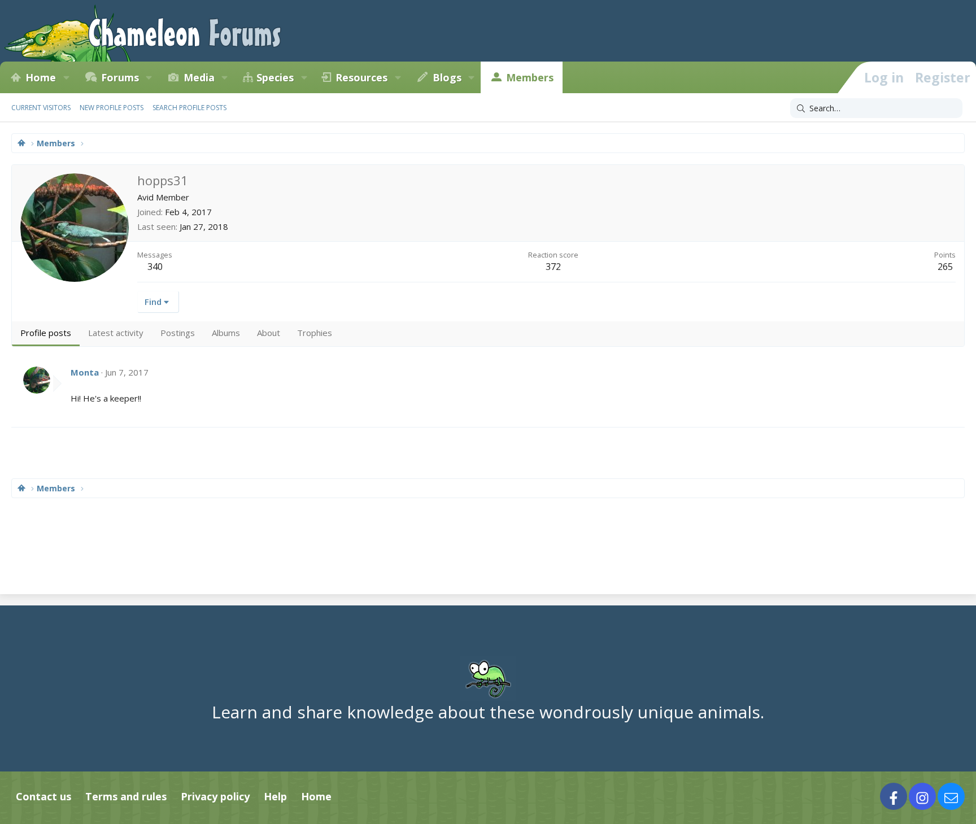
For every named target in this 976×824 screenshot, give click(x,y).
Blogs (447, 77)
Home (40, 77)
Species (275, 77)
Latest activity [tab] (115, 332)
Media (199, 77)
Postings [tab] (177, 332)
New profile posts (111, 107)
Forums (120, 77)
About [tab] (268, 332)
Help (275, 796)
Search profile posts (189, 107)
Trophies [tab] (314, 332)
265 (945, 266)
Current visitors (41, 107)
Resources (361, 77)
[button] (66, 77)
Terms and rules (126, 796)
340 (155, 266)
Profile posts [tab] (45, 332)
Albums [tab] (226, 332)
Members (530, 77)
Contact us (43, 796)
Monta (85, 372)
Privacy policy (215, 796)
